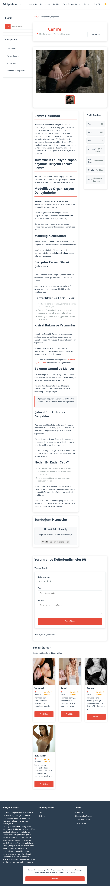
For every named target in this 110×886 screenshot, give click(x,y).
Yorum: (41, 600)
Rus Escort (11, 48)
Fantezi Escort (12, 56)
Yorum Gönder (70, 621)
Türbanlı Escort (13, 63)
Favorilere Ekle (95, 34)
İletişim (87, 4)
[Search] (8, 26)
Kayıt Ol (96, 4)
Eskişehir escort (13, 4)
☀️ (105, 4)
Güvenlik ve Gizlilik (82, 819)
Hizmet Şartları (81, 823)
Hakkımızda (45, 4)
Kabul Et (55, 878)
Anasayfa (33, 4)
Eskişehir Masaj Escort (16, 70)
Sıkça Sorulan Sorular (72, 4)
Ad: (39, 588)
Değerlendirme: (44, 577)
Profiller (56, 4)
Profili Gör (44, 714)
